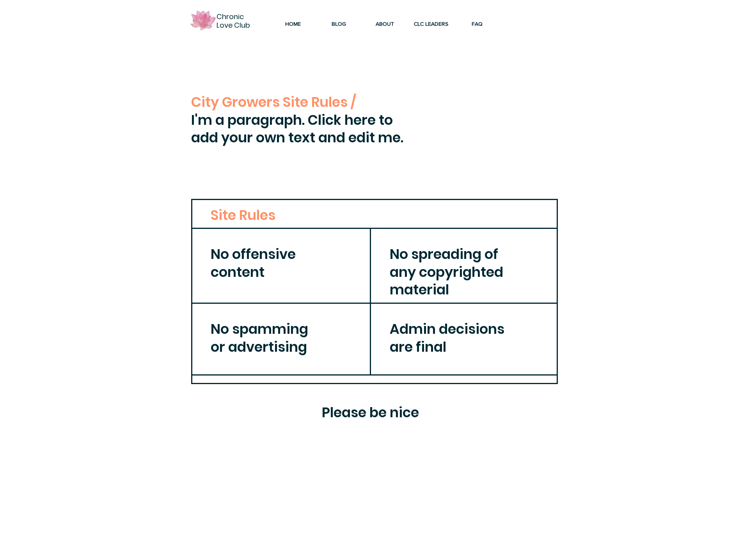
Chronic (231, 16)
